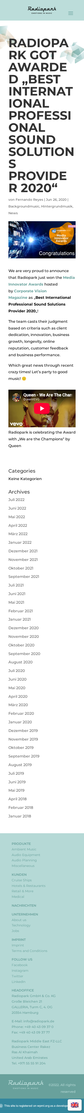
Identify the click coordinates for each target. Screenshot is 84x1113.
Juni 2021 (16, 594)
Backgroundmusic (23, 206)
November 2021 (23, 559)
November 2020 (23, 636)
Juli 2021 (16, 585)
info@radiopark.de (38, 1021)
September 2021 (23, 576)
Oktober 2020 (21, 645)
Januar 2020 (20, 722)
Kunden (19, 875)
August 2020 (20, 662)
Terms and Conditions (29, 951)
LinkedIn (18, 982)
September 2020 (24, 654)
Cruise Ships (22, 880)
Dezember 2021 (23, 551)
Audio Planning (24, 860)
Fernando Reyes (29, 200)
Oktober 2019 (21, 747)
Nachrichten (24, 905)
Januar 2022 (20, 542)
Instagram (20, 970)
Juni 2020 (17, 679)
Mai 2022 (16, 517)
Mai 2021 (16, 602)
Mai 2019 (16, 790)
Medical (18, 897)
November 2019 (23, 739)
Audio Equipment (26, 855)
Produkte (21, 844)
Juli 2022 (16, 499)
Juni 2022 (17, 508)
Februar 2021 (20, 611)
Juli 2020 (16, 670)
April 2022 (17, 525)
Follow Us (22, 959)
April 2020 (18, 696)
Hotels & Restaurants (29, 886)
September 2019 (23, 756)
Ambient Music (24, 849)
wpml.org (43, 1105)
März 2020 (18, 705)
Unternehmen (25, 914)
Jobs (15, 931)
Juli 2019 (16, 773)
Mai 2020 (16, 688)
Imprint (19, 940)
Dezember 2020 (23, 628)
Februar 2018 (20, 807)
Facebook (20, 965)
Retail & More (22, 891)
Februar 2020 (21, 713)
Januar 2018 (19, 816)
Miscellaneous (23, 866)
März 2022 (18, 534)
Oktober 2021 (20, 568)
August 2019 (20, 765)
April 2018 (17, 799)
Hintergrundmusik (57, 206)
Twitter (17, 976)
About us (19, 920)
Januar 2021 (19, 619)
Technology (21, 925)
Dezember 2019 (23, 730)
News (13, 213)
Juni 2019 (17, 782)
